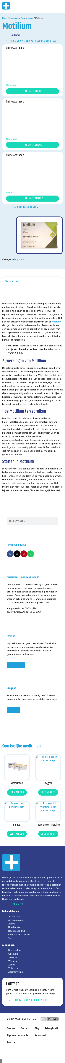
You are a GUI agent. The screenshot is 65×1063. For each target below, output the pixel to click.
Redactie (11, 1042)
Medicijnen (14, 18)
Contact (25, 1028)
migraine (56, 322)
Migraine (29, 18)
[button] (49, 6)
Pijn (22, 18)
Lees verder (17, 792)
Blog (37, 1028)
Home (5, 18)
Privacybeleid (51, 1028)
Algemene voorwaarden (18, 1035)
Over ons (11, 1028)
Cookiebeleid (41, 1035)
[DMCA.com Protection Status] (49, 1020)
